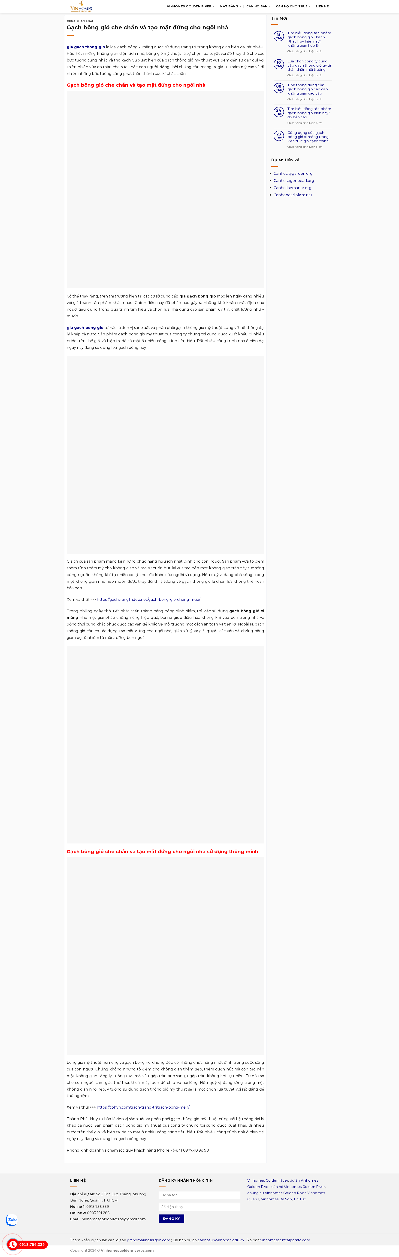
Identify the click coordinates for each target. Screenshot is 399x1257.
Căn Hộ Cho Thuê (292, 6)
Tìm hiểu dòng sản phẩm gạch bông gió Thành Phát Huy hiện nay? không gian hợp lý (309, 39)
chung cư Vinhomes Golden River (276, 1193)
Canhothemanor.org (292, 188)
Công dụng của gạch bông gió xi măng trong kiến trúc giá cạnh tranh (308, 137)
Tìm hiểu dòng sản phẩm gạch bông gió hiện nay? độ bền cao (309, 113)
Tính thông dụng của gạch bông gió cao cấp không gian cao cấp (307, 89)
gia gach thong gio (86, 47)
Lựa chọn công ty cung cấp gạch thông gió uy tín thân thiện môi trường (309, 65)
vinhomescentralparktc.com (285, 1240)
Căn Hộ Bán (257, 6)
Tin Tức (299, 1199)
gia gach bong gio (85, 327)
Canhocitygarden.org (293, 173)
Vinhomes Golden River (189, 6)
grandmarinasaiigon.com (148, 1240)
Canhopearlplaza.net (293, 195)
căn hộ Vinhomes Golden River (298, 1186)
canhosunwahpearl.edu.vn (221, 1240)
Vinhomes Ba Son (276, 1199)
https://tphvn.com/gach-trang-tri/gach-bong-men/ (143, 1107)
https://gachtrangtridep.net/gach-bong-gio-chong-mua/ (148, 599)
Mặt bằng (229, 6)
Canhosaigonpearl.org (294, 180)
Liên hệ (322, 6)
